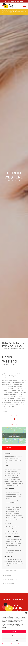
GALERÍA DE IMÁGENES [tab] (11, 579)
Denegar (14, 635)
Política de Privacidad (15, 643)
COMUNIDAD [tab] (8, 575)
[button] (25, 613)
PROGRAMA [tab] (8, 448)
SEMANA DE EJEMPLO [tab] (10, 571)
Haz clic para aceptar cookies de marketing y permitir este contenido (14, 435)
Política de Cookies (6, 643)
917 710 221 (20, 1)
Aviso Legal (23, 643)
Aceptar (14, 631)
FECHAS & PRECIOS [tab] (10, 583)
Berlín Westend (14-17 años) (10, 10)
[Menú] (24, 6)
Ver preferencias (14, 640)
